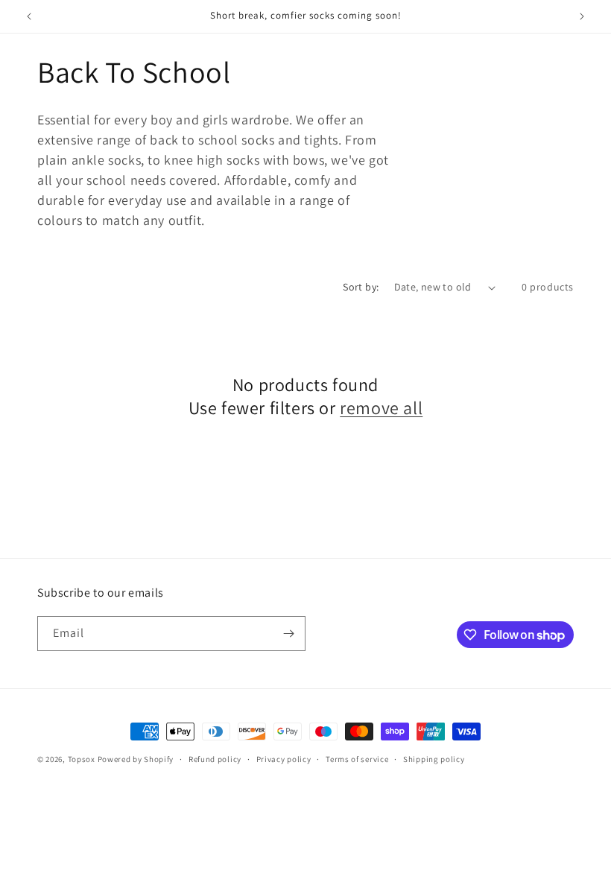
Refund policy (215, 759)
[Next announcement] (582, 16)
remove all (381, 407)
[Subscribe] (288, 633)
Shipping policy (434, 759)
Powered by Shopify (136, 759)
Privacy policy (283, 759)
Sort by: (361, 286)
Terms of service (357, 759)
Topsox (81, 759)
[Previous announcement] (29, 16)
